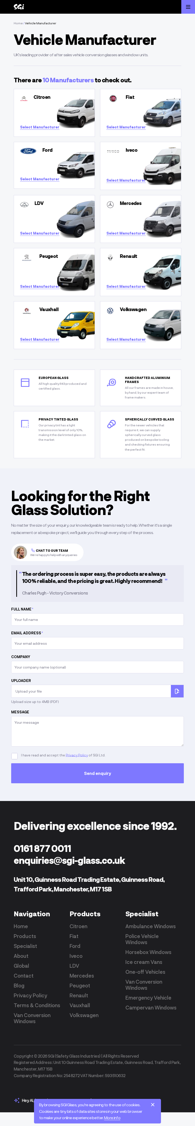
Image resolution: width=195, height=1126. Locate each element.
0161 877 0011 (42, 848)
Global (21, 966)
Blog (19, 985)
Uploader (21, 680)
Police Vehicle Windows (142, 939)
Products (25, 936)
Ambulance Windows (150, 926)
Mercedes (82, 975)
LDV (74, 966)
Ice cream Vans (143, 962)
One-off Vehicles (145, 972)
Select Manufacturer (39, 127)
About (21, 956)
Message (20, 712)
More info (112, 1117)
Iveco (76, 956)
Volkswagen (84, 1015)
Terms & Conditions (37, 1005)
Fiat (74, 936)
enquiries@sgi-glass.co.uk (69, 860)
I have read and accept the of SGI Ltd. (62, 755)
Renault (79, 995)
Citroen (78, 926)
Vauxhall (80, 1005)
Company (20, 657)
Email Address (27, 633)
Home (18, 23)
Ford (75, 946)
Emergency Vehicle (148, 998)
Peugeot (80, 985)
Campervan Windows (150, 1007)
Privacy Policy (77, 755)
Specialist (25, 946)
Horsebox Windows (148, 952)
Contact (24, 975)
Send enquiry (97, 773)
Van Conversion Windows (32, 1018)
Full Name (22, 609)
